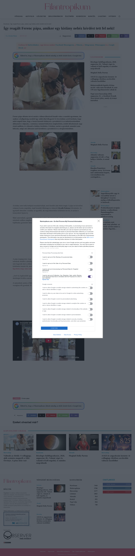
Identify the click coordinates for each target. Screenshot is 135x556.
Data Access (67, 334)
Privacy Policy (78, 334)
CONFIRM (54, 328)
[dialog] (67, 278)
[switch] (90, 257)
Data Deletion (57, 334)
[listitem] (67, 253)
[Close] (99, 221)
